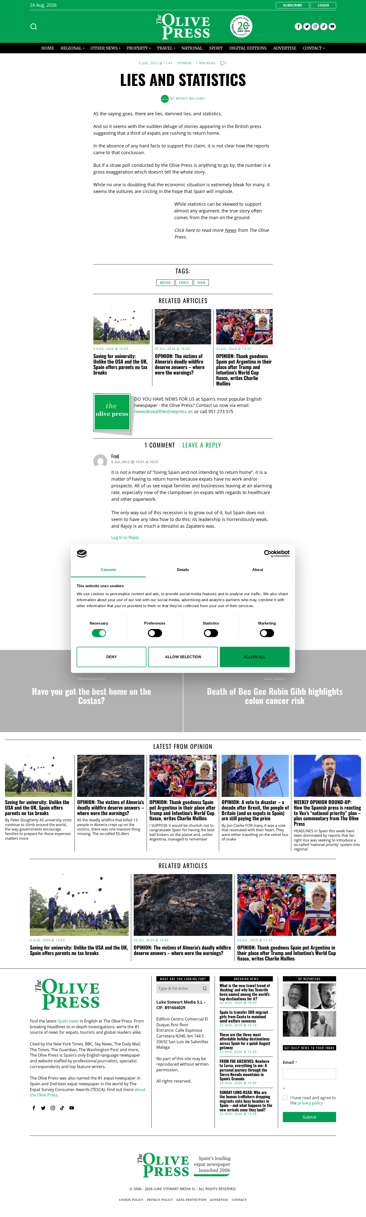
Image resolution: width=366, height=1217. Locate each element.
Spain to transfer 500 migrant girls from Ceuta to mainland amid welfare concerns (244, 1016)
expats (184, 282)
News (230, 230)
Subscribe (292, 5)
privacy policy (310, 1103)
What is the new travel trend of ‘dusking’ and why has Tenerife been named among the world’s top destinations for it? (245, 992)
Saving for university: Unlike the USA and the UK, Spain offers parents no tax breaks (120, 364)
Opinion (184, 63)
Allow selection (183, 657)
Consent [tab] (108, 570)
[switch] (155, 633)
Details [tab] (183, 570)
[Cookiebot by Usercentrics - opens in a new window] (268, 553)
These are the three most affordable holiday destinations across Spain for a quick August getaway (245, 1041)
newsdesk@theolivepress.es (163, 411)
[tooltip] (298, 26)
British (165, 282)
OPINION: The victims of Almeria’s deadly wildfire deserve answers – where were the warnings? (179, 364)
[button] (205, 988)
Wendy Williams (190, 98)
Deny (111, 657)
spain (201, 282)
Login (323, 5)
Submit (309, 1117)
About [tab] (257, 570)
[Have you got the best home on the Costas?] (91, 691)
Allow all (254, 657)
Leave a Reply (202, 444)
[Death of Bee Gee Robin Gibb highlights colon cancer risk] (274, 691)
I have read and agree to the (313, 1100)
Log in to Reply (125, 537)
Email (290, 1062)
